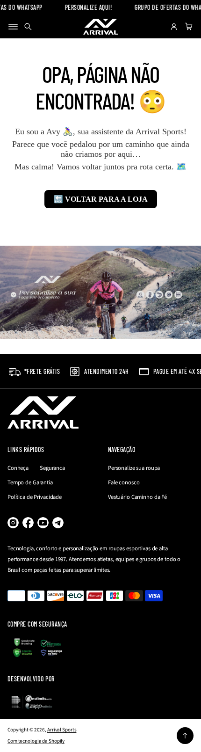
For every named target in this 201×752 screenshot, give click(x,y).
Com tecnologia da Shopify (36, 741)
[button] (28, 26)
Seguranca (52, 468)
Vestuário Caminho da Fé (137, 497)
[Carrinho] (187, 26)
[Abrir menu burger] (13, 26)
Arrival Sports (61, 729)
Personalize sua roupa (134, 468)
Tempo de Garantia (30, 482)
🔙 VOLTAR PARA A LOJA (101, 199)
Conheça (18, 468)
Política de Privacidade (34, 497)
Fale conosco (124, 482)
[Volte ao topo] (185, 735)
